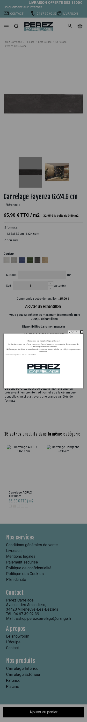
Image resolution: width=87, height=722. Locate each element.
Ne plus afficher (75, 332)
